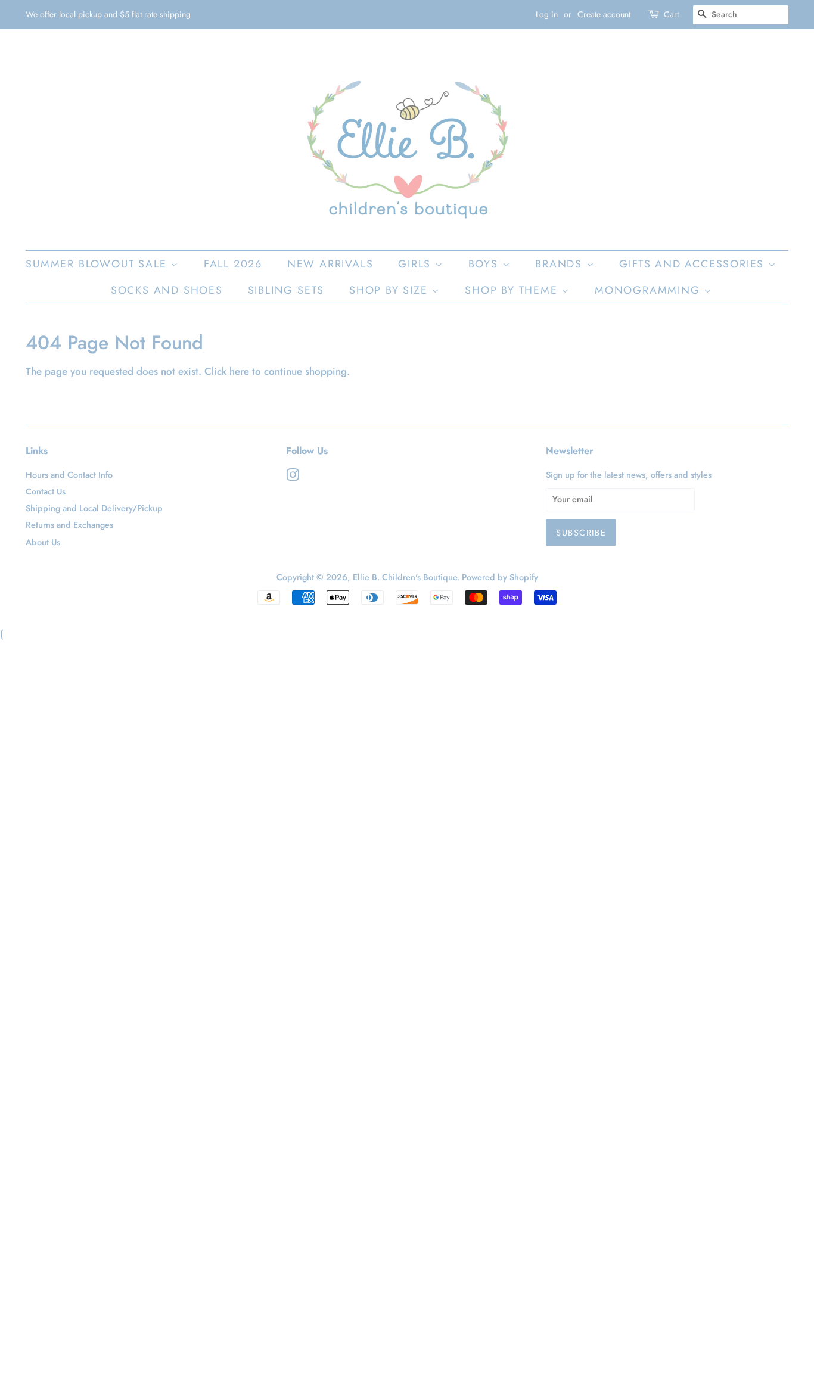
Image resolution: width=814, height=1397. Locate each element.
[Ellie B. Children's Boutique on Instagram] (292, 477)
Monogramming (649, 290)
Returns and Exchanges (69, 525)
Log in (547, 14)
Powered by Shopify (500, 577)
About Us (43, 542)
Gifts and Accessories (693, 264)
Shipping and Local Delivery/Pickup (94, 508)
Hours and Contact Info (69, 475)
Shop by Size (390, 290)
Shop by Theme (513, 290)
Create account (603, 14)
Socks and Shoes (167, 290)
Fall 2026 (233, 264)
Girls (416, 264)
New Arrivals (330, 264)
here (239, 371)
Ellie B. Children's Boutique (405, 577)
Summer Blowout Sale (98, 264)
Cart (671, 14)
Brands (560, 264)
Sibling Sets (286, 290)
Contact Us (46, 491)
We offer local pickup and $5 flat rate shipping (108, 14)
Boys (485, 264)
